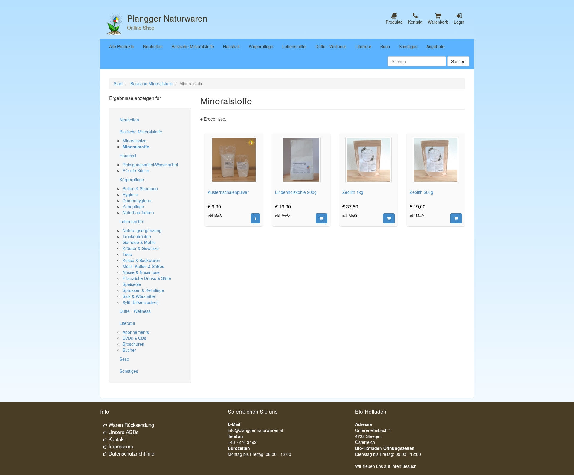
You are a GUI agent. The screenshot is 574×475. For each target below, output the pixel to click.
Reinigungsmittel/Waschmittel (150, 165)
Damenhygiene (137, 200)
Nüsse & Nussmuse (141, 272)
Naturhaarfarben (138, 212)
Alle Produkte (121, 46)
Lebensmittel (294, 46)
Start (118, 83)
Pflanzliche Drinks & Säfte (147, 278)
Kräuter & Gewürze (141, 248)
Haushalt (231, 46)
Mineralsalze (134, 141)
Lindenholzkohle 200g (296, 192)
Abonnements (136, 332)
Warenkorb (438, 22)
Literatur (363, 46)
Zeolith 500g (421, 192)
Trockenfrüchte (137, 236)
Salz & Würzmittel (139, 296)
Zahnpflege (133, 206)
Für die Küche (136, 170)
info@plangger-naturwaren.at (255, 430)
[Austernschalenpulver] (255, 218)
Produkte (394, 22)
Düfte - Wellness (330, 46)
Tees (127, 254)
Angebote (435, 46)
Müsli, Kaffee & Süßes (143, 266)
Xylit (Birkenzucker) (141, 302)
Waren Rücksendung (131, 424)
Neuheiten (153, 46)
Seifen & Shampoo (140, 188)
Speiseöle (132, 284)
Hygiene (130, 194)
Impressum (121, 446)
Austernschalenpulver (228, 192)
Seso (385, 46)
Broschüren (133, 344)
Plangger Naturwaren (167, 18)
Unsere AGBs (123, 432)
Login (459, 22)
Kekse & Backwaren (141, 260)
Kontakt (415, 22)
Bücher (129, 350)
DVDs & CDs (134, 338)
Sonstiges (408, 46)
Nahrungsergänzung (142, 230)
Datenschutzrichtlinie (131, 453)
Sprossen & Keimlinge (143, 290)
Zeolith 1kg (352, 192)
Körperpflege (261, 46)
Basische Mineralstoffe (193, 46)
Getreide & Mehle (139, 242)
